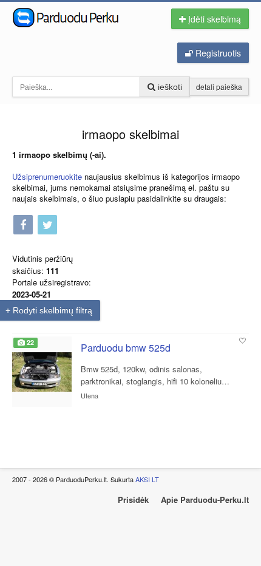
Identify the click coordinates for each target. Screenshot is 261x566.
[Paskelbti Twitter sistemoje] (47, 225)
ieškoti (168, 87)
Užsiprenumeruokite (47, 176)
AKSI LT (147, 479)
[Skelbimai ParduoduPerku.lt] (77, 16)
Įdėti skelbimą (213, 19)
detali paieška (219, 86)
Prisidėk (133, 499)
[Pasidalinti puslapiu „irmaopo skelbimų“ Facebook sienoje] (23, 225)
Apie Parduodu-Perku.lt (205, 499)
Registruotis (217, 53)
